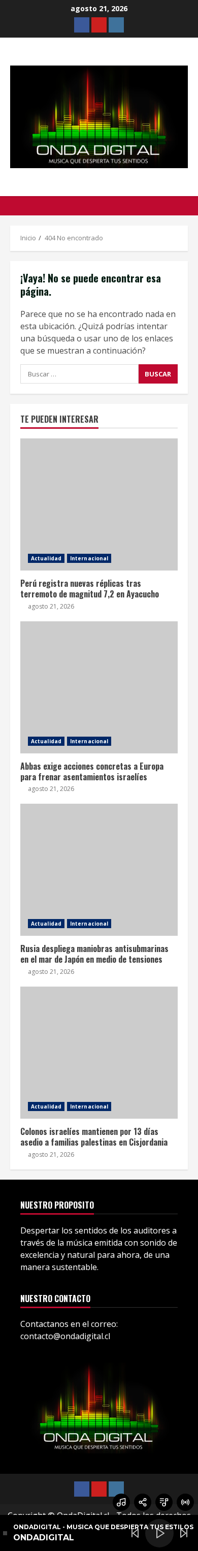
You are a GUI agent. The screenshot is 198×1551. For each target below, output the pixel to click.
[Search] (185, 205)
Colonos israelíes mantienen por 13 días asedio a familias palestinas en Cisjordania (99, 1053)
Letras (164, 1502)
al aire (185, 1502)
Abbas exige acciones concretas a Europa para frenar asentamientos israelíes (99, 687)
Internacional (89, 558)
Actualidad (46, 558)
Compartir (142, 1502)
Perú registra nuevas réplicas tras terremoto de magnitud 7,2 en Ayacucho (99, 504)
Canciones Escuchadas (121, 1502)
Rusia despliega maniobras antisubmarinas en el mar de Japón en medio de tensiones (99, 870)
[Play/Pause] (159, 1533)
